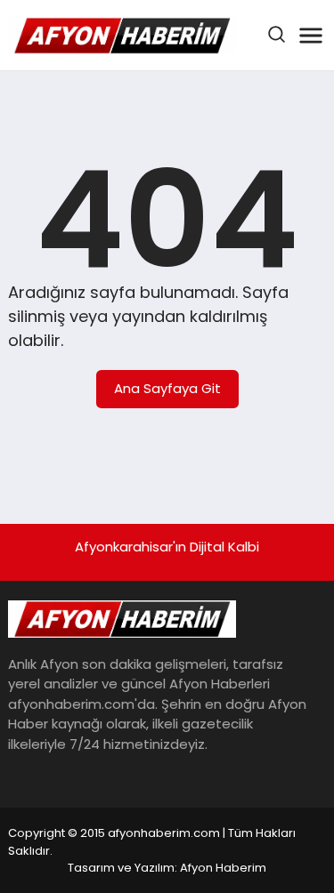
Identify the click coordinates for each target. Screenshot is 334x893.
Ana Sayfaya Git (167, 388)
